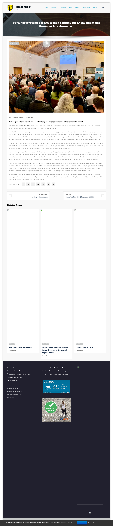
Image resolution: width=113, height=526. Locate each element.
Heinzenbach (23, 6)
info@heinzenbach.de (15, 377)
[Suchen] (103, 7)
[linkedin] (33, 184)
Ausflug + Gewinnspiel (39, 197)
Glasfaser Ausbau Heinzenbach (20, 347)
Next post (68, 194)
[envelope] (38, 184)
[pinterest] (43, 184)
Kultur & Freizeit (74, 7)
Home (46, 7)
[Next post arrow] (102, 195)
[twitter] (28, 184)
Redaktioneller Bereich (14, 391)
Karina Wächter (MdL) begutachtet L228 (80, 197)
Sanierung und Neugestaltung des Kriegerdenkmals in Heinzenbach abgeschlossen (55, 350)
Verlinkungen (86, 7)
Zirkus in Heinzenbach (84, 347)
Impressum (10, 398)
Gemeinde (63, 7)
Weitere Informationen (94, 522)
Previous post (43, 194)
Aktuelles (54, 7)
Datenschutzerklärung (14, 394)
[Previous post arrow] (20, 195)
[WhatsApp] (48, 184)
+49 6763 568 (14, 380)
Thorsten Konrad (17, 117)
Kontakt (95, 7)
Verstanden (82, 523)
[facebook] (23, 184)
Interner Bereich (12, 388)
